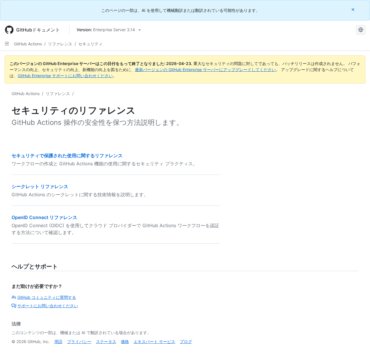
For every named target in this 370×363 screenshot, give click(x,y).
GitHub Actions (28, 43)
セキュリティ (90, 43)
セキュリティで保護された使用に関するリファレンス (67, 155)
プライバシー (79, 341)
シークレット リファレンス (40, 186)
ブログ (186, 341)
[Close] (353, 9)
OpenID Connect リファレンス (44, 217)
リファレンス (60, 43)
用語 (58, 341)
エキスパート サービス (154, 341)
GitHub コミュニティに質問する (46, 297)
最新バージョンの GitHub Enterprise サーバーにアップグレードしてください (205, 69)
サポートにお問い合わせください (47, 305)
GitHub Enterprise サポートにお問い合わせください (65, 75)
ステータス (106, 341)
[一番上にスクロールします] (357, 350)
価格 (125, 341)
